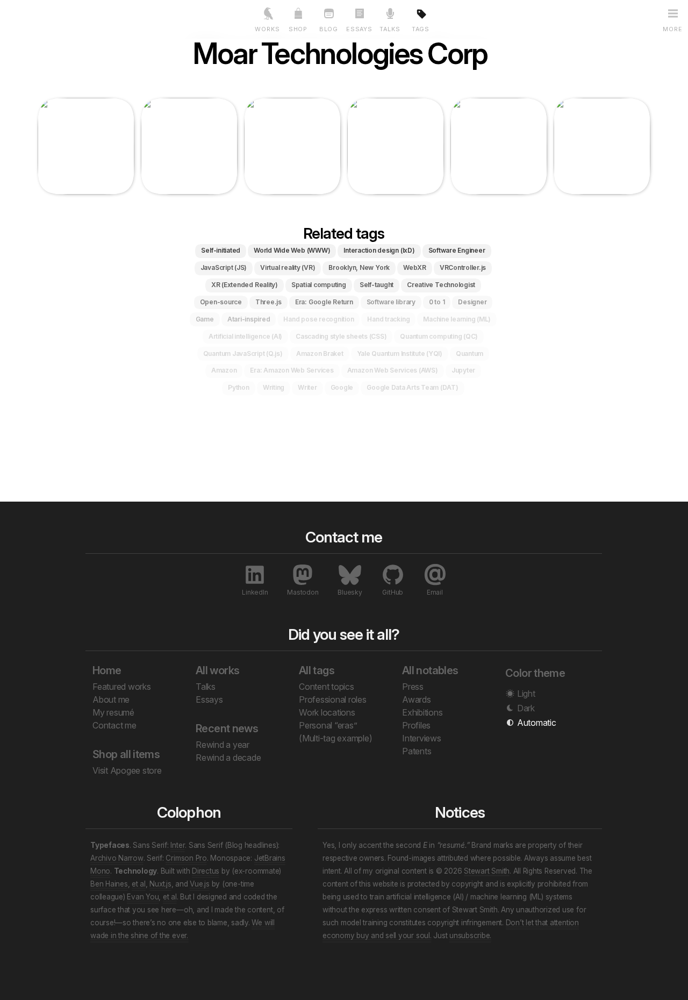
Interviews (421, 738)
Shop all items (126, 754)
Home (106, 670)
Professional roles (333, 699)
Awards (416, 699)
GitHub (392, 592)
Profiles (416, 725)
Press (413, 686)
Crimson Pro (186, 858)
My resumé (113, 712)
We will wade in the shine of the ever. (182, 929)
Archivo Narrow (117, 858)
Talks (206, 686)
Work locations (327, 712)
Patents (416, 751)
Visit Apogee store (127, 770)
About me (111, 699)
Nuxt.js (160, 884)
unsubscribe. (470, 935)
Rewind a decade (228, 757)
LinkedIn (255, 592)
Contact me (114, 725)
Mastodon (302, 592)
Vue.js (200, 884)
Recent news (227, 728)
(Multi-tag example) (335, 738)
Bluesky (350, 592)
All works (217, 670)
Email (435, 592)
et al (139, 884)
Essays (209, 699)
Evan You (143, 896)
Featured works (121, 686)
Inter (177, 845)
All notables (430, 670)
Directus (205, 871)
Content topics (326, 686)
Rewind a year (222, 744)
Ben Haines (109, 884)
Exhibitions (422, 712)
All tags (316, 670)
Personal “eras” (328, 725)
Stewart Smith (487, 871)
